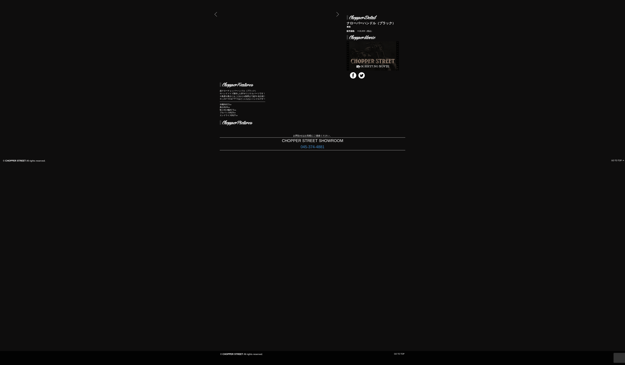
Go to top (399, 354)
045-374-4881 (312, 147)
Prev (215, 14)
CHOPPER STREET (232, 354)
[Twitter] (361, 75)
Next (337, 14)
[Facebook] (353, 75)
